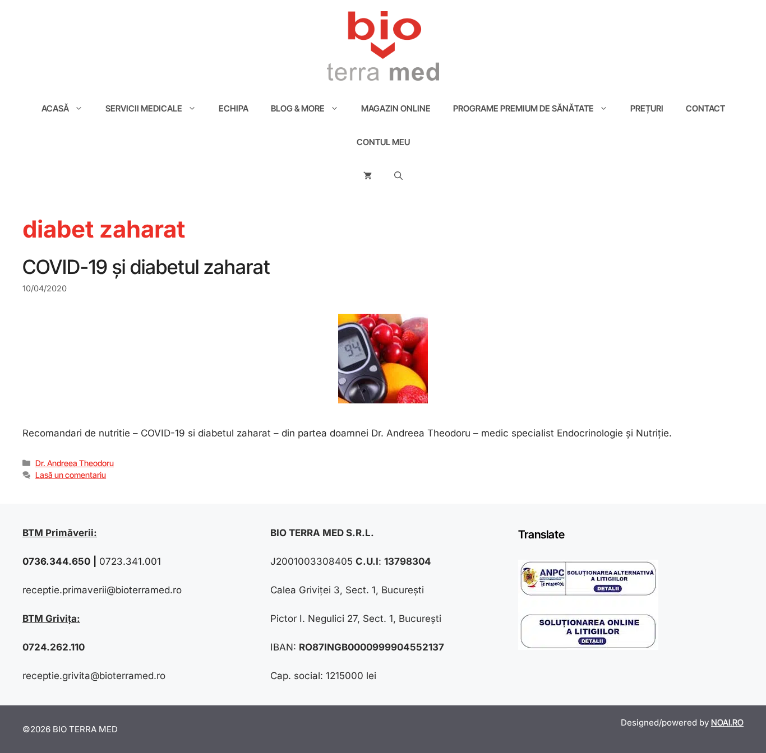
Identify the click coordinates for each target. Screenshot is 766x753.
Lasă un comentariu (70, 475)
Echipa (233, 108)
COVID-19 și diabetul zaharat (146, 266)
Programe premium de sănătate (523, 108)
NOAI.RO (727, 722)
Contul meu (383, 142)
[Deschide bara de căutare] (398, 176)
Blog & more (298, 108)
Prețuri (646, 108)
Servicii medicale (143, 108)
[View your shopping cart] (367, 176)
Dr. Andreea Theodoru (74, 463)
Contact (705, 108)
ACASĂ (55, 108)
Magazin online (396, 108)
